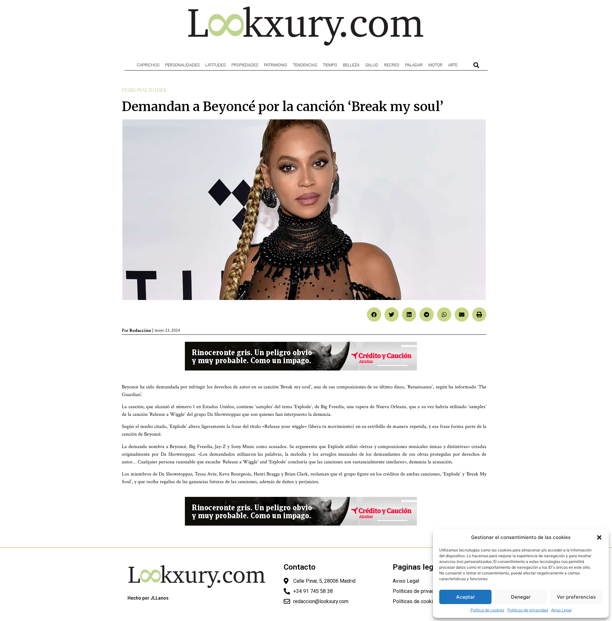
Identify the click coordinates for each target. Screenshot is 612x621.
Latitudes (215, 65)
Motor (435, 65)
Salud (371, 65)
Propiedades (244, 65)
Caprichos (148, 65)
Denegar (521, 597)
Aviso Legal (561, 610)
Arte (452, 65)
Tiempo (330, 65)
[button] (599, 537)
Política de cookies (487, 610)
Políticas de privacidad (527, 610)
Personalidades (182, 65)
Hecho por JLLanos (148, 598)
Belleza (351, 65)
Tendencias (305, 65)
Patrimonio (275, 65)
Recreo (391, 65)
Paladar (414, 65)
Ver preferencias (576, 597)
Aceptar (465, 597)
